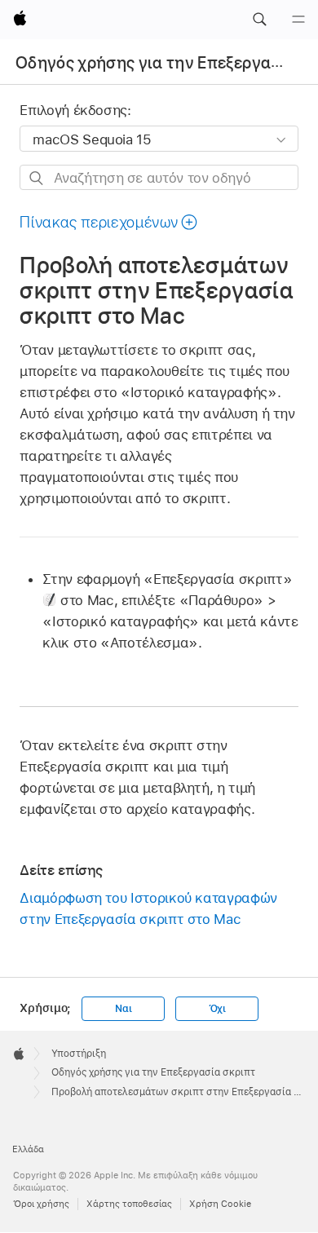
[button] (259, 19)
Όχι (217, 1008)
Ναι (123, 1008)
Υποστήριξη (78, 1053)
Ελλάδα (28, 1149)
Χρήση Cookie (220, 1203)
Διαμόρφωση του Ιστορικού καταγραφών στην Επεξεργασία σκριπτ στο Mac (148, 908)
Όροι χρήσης (41, 1203)
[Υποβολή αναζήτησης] (37, 178)
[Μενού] (298, 19)
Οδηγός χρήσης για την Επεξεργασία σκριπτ (153, 1072)
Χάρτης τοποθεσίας (129, 1203)
